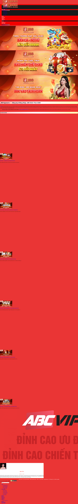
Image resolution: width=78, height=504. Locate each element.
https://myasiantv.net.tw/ (24, 109)
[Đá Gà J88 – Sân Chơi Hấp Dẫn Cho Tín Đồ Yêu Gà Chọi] (6, 355)
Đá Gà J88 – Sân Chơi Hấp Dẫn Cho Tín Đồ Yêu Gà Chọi (7, 357)
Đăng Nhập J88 (5, 6)
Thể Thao (3, 19)
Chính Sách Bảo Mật (26, 479)
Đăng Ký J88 (5, 5)
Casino (3, 18)
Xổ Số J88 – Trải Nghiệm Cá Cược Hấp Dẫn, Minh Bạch (7, 160)
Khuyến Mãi (3, 22)
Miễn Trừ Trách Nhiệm (40, 479)
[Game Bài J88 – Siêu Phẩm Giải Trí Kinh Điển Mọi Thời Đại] (6, 257)
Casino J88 (5, 491)
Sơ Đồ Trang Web (56, 479)
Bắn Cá (3, 16)
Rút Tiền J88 (5, 487)
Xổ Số (2, 20)
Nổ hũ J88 (4, 10)
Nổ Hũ (3, 495)
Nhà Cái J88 (20, 479)
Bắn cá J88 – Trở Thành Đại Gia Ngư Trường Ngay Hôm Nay (8, 406)
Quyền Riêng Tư (46, 479)
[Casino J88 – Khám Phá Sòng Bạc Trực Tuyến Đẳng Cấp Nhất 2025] (6, 306)
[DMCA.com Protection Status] (14, 481)
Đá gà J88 (4, 15)
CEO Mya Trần (51, 479)
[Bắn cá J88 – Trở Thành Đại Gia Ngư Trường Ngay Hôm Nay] (6, 404)
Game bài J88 (5, 12)
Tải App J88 (5, 8)
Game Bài (3, 17)
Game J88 (3, 9)
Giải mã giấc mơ (5, 500)
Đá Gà (3, 21)
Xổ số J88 (4, 14)
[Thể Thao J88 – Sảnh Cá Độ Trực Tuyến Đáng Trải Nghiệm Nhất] (6, 208)
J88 (2, 4)
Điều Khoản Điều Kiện (33, 479)
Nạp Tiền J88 (5, 7)
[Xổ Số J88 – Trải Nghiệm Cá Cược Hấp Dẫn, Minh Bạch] (6, 159)
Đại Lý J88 (3, 23)
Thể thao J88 (5, 13)
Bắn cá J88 (5, 11)
